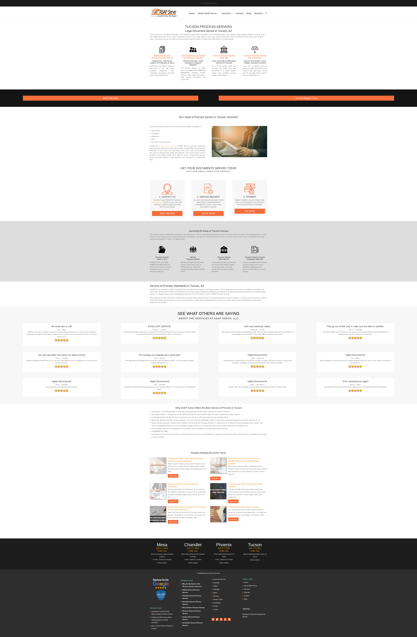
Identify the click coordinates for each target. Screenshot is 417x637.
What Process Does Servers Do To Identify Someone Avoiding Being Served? (244, 461)
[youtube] (229, 619)
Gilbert (215, 586)
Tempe (215, 606)
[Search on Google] (161, 584)
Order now (162, 551)
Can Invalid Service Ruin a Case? (243, 507)
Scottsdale (216, 603)
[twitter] (225, 619)
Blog (249, 14)
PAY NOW (250, 211)
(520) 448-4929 (110, 98)
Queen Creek (218, 599)
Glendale (216, 589)
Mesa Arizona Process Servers (193, 607)
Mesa (215, 593)
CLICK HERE (208, 213)
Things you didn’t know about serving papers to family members (161, 619)
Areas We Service (219, 579)
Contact (240, 14)
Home (192, 14)
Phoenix (216, 596)
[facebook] (213, 619)
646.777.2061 (162, 548)
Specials (247, 592)
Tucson (215, 609)
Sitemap (246, 609)
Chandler (216, 583)
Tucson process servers (167, 146)
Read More (173, 476)
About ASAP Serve (207, 14)
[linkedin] (217, 619)
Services (226, 14)
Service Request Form (306, 98)
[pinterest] (221, 619)
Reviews (258, 14)
